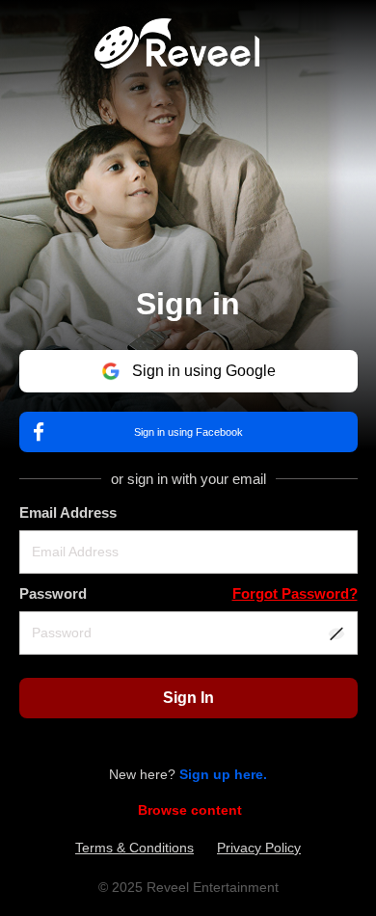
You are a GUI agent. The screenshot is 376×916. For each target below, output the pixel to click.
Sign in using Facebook (188, 432)
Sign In (188, 697)
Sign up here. (223, 774)
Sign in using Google (204, 371)
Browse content (190, 810)
